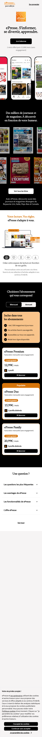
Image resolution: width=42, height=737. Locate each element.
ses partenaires (16, 695)
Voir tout (21, 523)
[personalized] (6, 257)
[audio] (28, 257)
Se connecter (34, 4)
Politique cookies (9, 711)
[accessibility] (21, 257)
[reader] (14, 257)
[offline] (35, 257)
